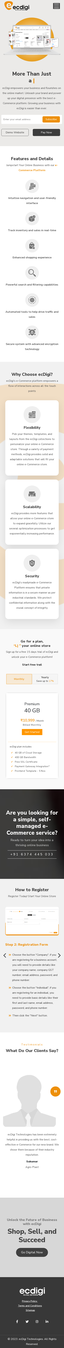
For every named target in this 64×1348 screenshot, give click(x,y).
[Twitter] (27, 1321)
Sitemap (30, 1310)
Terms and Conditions (30, 1305)
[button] (56, 6)
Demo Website (15, 132)
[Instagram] (37, 1321)
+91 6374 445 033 (32, 854)
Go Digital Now (32, 1252)
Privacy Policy (30, 1301)
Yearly (45, 679)
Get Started (32, 732)
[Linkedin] (47, 1321)
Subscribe (51, 119)
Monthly (19, 679)
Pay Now (46, 132)
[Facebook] (17, 1321)
